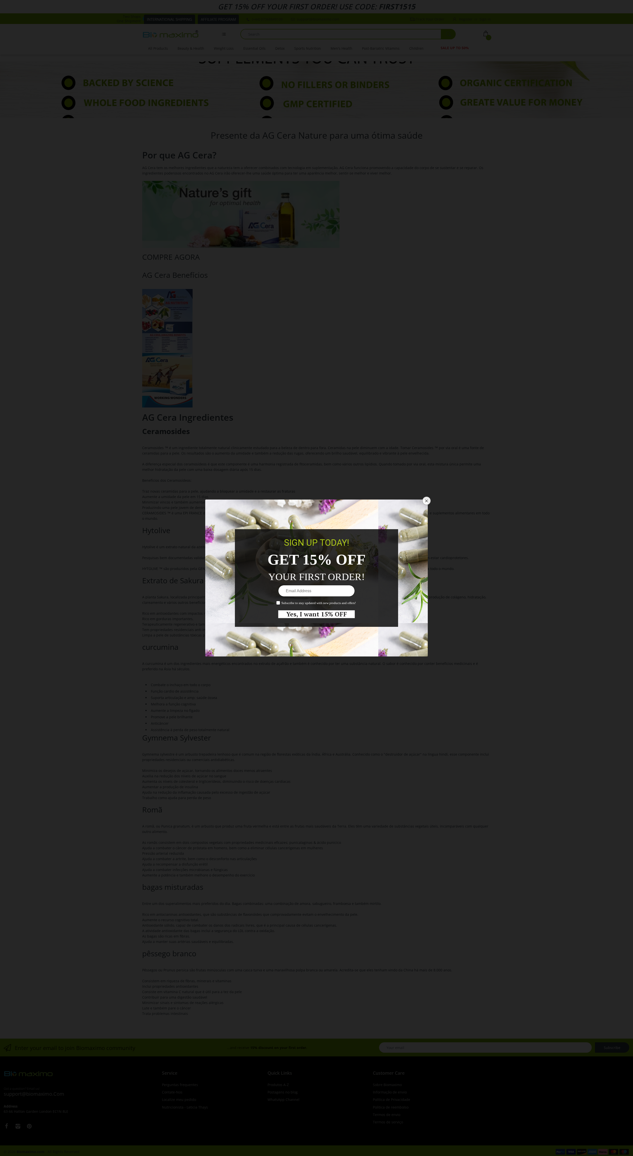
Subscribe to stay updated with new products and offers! (318, 603)
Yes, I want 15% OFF (316, 614)
